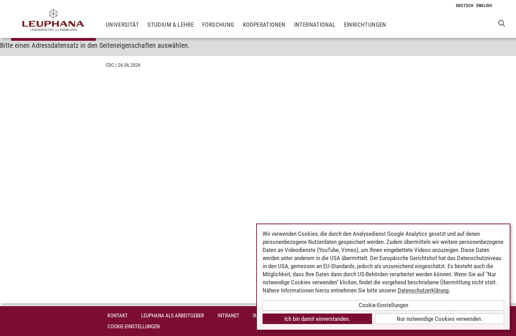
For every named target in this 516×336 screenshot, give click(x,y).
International (315, 24)
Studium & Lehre (170, 24)
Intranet (228, 315)
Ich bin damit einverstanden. (317, 318)
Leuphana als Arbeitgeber (172, 315)
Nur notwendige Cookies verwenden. (439, 318)
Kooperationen (264, 24)
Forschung (218, 24)
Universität (122, 24)
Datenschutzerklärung (423, 290)
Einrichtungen (365, 24)
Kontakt (117, 315)
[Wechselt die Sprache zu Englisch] (484, 5)
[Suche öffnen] (501, 23)
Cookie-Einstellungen (133, 326)
